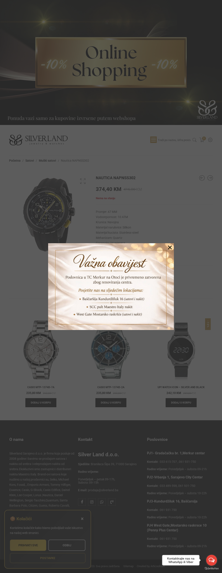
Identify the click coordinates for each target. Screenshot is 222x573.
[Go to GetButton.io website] (212, 568)
